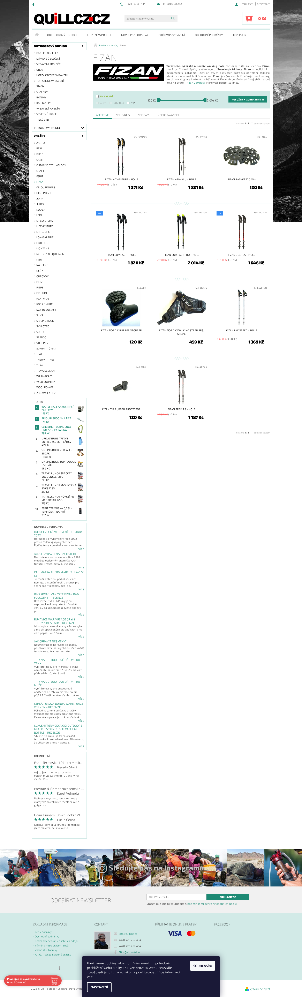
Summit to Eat (46, 348)
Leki (39, 215)
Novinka (119, 102)
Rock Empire (44, 304)
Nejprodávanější (168, 114)
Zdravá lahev (46, 393)
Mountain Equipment (51, 254)
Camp (40, 159)
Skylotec (42, 326)
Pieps (40, 287)
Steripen (42, 343)
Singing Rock (45, 320)
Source (41, 331)
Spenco (41, 337)
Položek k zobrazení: (248, 99)
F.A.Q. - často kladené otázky (53, 954)
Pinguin (41, 293)
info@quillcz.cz (128, 933)
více (81, 548)
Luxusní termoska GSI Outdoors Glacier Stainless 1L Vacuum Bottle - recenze (58, 729)
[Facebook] (34, 4)
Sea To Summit (46, 309)
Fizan (40, 181)
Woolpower (45, 387)
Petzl (40, 282)
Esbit (39, 176)
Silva (39, 315)
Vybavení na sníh (48, 108)
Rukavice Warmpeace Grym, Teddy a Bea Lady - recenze (55, 621)
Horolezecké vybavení (52, 75)
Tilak (40, 365)
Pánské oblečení (47, 53)
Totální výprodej (99, 35)
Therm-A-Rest (46, 359)
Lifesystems (44, 220)
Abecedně (102, 114)
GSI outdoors (45, 187)
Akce (103, 102)
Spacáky (42, 91)
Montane (42, 248)
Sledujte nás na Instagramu (156, 867)
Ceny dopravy (43, 932)
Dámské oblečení (48, 58)
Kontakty (240, 35)
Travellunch (45, 370)
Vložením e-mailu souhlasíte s (191, 903)
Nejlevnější (123, 114)
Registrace (263, 4)
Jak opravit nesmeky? (50, 641)
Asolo (40, 142)
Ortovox (42, 276)
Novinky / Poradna (134, 35)
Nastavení (99, 987)
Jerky (40, 198)
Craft (40, 170)
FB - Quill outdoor (130, 952)
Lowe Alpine (45, 237)
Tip (133, 102)
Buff (39, 154)
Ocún (40, 270)
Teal (39, 354)
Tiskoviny (43, 119)
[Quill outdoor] (72, 18)
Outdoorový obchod (62, 35)
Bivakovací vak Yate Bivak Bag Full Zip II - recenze (56, 595)
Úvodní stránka (37, 35)
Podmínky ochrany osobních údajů (56, 941)
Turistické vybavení (50, 80)
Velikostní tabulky (46, 950)
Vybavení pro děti (48, 64)
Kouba (40, 209)
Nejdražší (144, 114)
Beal (39, 148)
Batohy (41, 97)
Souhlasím (202, 966)
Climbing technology (51, 165)
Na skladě (106, 96)
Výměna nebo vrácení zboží (52, 945)
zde (90, 977)
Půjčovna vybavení (171, 35)
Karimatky (43, 103)
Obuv (40, 69)
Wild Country (46, 381)
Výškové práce (46, 114)
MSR (39, 259)
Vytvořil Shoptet (260, 988)
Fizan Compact (196, 82)
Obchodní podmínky (209, 35)
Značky (39, 136)
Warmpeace (44, 376)
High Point (43, 193)
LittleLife (43, 231)
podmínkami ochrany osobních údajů (212, 903)
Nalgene (42, 265)
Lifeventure (44, 226)
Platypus (42, 298)
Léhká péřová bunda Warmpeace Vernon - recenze (58, 705)
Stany (40, 86)
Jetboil (41, 204)
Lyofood (42, 242)
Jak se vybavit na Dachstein (55, 554)
